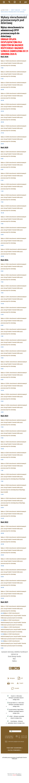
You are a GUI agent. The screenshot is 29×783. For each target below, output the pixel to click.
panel (25, 2)
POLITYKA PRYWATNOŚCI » (14, 750)
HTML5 (12, 769)
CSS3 (14, 769)
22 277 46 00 (24, 736)
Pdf (20, 678)
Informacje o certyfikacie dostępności (14, 763)
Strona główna (4, 2)
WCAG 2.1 (19, 769)
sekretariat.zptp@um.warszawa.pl (16, 741)
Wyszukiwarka (9, 2)
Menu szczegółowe (20, 2)
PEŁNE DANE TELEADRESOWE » (14, 748)
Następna (10, 678)
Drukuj (10, 683)
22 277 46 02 (24, 737)
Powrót (19, 683)
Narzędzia (15, 2)
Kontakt (14, 688)
